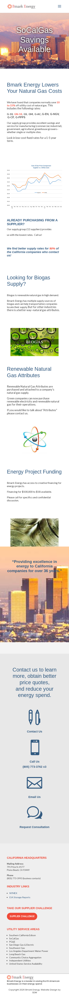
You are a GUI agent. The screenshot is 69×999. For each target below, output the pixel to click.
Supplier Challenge (22, 916)
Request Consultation (34, 827)
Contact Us (34, 731)
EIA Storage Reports (19, 897)
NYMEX (13, 893)
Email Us (34, 797)
